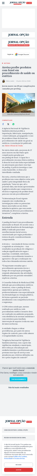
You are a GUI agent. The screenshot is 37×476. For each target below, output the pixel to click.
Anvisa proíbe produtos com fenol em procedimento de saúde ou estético (18, 72)
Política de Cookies (20, 456)
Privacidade (8, 458)
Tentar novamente (18, 379)
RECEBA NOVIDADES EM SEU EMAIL (15, 437)
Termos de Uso (19, 458)
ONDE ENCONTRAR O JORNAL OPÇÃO (16, 430)
